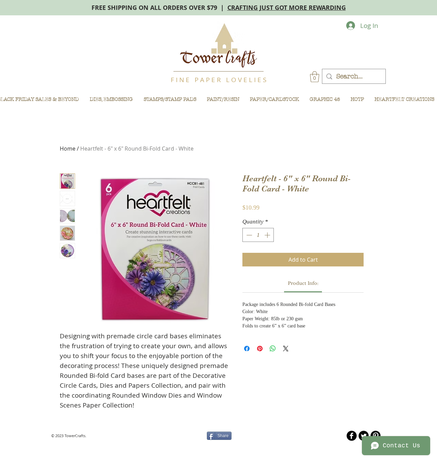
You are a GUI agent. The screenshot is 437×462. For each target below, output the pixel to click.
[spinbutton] (258, 235)
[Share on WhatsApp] (273, 348)
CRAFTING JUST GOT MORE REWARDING (286, 7)
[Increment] (268, 235)
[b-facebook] (352, 436)
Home (67, 148)
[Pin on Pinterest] (260, 348)
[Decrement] (248, 235)
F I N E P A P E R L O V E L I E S (218, 79)
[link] (303, 283)
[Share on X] (286, 348)
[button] (314, 76)
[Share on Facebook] (247, 348)
